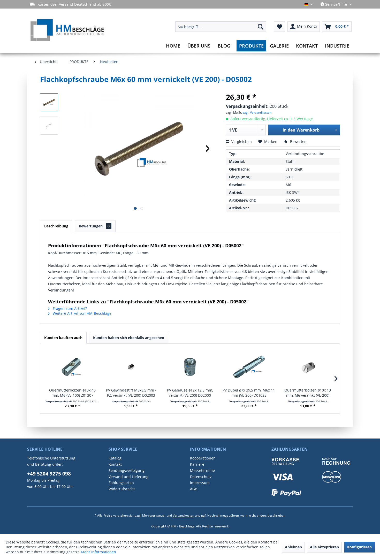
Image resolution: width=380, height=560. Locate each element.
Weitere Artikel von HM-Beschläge (81, 313)
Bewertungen (94, 226)
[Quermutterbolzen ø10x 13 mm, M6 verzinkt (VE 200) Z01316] (308, 367)
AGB (193, 488)
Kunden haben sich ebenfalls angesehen (128, 337)
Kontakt (115, 464)
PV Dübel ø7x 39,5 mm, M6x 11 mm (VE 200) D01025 (249, 393)
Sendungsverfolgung (127, 470)
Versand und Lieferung (128, 476)
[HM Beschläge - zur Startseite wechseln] (67, 30)
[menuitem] (220, 26)
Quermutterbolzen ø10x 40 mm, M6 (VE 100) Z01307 (72, 393)
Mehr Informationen (98, 551)
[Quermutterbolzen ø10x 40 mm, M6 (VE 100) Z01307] (72, 367)
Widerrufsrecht (122, 488)
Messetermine (202, 470)
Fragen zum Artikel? (69, 308)
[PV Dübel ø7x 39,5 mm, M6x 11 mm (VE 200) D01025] (249, 367)
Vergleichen (241, 141)
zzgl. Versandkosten (257, 112)
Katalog (115, 458)
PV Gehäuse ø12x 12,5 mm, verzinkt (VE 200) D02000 (190, 393)
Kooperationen (203, 458)
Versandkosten (183, 515)
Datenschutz (201, 476)
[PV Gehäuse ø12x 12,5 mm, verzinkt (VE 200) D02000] (190, 367)
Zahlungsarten (121, 482)
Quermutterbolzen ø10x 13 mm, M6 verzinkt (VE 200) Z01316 (307, 393)
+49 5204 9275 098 (49, 473)
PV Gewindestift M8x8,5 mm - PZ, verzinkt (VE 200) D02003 (131, 393)
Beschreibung (56, 226)
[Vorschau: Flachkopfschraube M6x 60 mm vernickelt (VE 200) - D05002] (49, 102)
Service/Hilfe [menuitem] (336, 4)
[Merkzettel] (279, 26)
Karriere (197, 464)
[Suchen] (260, 26)
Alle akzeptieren (324, 546)
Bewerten (298, 141)
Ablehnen (293, 546)
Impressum (200, 482)
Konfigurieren (359, 546)
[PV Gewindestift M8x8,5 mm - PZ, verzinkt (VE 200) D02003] (131, 367)
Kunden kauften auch (63, 337)
